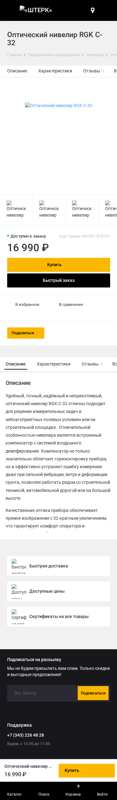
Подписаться (93, 693)
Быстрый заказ (59, 280)
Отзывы (93, 71)
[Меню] (10, 10)
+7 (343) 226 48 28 (25, 735)
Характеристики (55, 71)
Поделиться (23, 333)
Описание (17, 71)
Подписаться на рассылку (34, 660)
